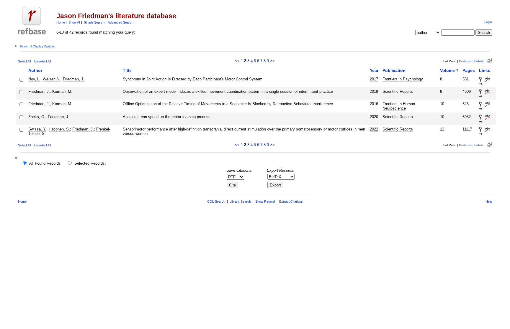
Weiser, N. (52, 79)
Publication (394, 70)
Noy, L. (34, 79)
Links (484, 70)
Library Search (240, 201)
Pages (468, 70)
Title (127, 70)
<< (237, 61)
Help (489, 201)
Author (35, 70)
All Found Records (45, 163)
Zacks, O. (36, 117)
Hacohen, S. (59, 129)
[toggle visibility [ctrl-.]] (17, 159)
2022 (374, 129)
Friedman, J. (73, 79)
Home (60, 22)
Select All (24, 61)
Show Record (265, 201)
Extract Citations (291, 201)
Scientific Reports (397, 91)
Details (478, 61)
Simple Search (94, 22)
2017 (374, 79)
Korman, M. (62, 91)
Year (374, 70)
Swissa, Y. (37, 129)
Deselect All (42, 61)
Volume (447, 70)
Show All (74, 22)
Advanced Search (120, 22)
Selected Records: (90, 163)
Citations (465, 61)
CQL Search (216, 201)
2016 (374, 104)
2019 (374, 91)
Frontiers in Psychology (402, 79)
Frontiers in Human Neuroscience (398, 106)
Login (488, 22)
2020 (374, 117)
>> (272, 61)
